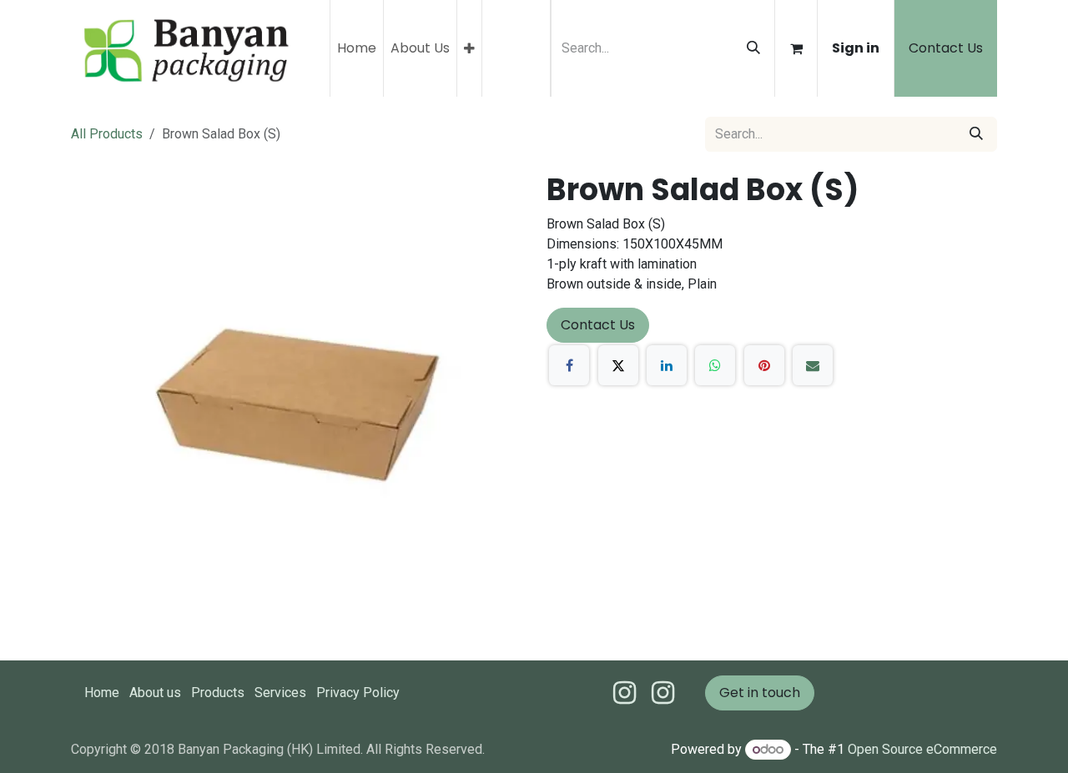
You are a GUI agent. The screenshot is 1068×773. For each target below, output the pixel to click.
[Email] (813, 365)
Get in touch (759, 692)
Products (217, 692)
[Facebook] (569, 365)
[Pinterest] (764, 365)
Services (280, 692)
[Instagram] (663, 693)
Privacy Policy (358, 692)
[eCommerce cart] (796, 48)
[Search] (753, 48)
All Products (107, 134)
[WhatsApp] (715, 365)
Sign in (855, 48)
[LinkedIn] (667, 365)
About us (155, 692)
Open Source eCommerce (922, 749)
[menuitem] (356, 48)
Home (101, 692)
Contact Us (946, 48)
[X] (618, 365)
